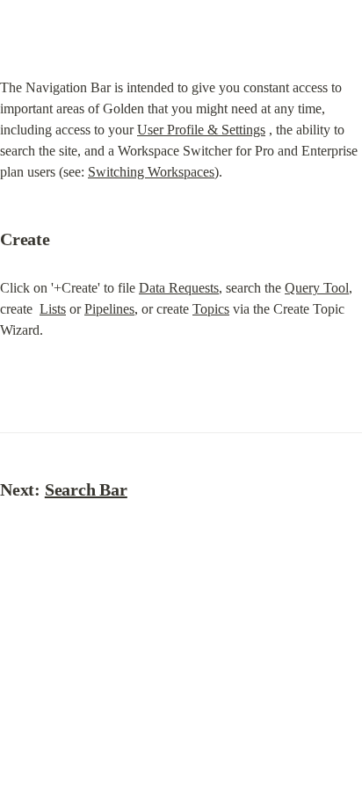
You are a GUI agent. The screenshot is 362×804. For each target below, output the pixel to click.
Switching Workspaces (151, 171)
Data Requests (179, 287)
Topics (210, 308)
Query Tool (317, 287)
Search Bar (86, 489)
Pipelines (109, 308)
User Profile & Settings (201, 129)
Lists (53, 308)
